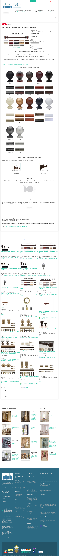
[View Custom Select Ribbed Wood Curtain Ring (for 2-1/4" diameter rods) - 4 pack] (10, 294)
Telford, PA (29, 523)
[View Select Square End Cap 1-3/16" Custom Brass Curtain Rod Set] (48, 380)
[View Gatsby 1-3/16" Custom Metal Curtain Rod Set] (9, 337)
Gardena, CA (42, 488)
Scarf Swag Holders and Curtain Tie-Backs (15, 439)
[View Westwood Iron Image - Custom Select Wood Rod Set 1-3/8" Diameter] (29, 276)
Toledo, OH (42, 477)
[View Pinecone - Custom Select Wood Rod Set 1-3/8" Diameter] (48, 259)
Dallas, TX (17, 480)
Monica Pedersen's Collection (51, 413)
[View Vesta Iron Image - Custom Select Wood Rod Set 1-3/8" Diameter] (10, 276)
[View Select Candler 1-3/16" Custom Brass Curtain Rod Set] (10, 381)
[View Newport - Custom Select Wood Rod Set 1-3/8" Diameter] (29, 259)
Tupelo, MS (42, 511)
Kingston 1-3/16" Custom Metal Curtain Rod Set (29, 332)
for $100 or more (41, 11)
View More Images (16, 47)
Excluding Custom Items (52, 11)
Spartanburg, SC (43, 516)
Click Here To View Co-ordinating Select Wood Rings (15, 64)
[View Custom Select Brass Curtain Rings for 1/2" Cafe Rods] (29, 317)
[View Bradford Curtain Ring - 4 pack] (45, 275)
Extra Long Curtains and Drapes (14, 413)
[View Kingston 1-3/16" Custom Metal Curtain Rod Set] (29, 337)
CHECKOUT (33, 1)
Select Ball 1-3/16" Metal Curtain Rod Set (47, 351)
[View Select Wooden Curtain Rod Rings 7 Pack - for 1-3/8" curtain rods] (48, 317)
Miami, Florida (17, 491)
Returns (4, 498)
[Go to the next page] (26, 387)
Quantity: (32, 48)
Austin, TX (17, 485)
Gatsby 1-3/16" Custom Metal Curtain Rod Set (10, 331)
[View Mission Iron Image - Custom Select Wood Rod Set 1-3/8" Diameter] (48, 336)
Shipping (4, 501)
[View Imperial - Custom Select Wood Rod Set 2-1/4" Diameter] (29, 294)
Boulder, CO (17, 499)
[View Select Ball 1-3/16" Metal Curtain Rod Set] (47, 357)
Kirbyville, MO (42, 494)
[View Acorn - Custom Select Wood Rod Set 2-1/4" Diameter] (10, 313)
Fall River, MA (42, 483)
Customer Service (6, 496)
